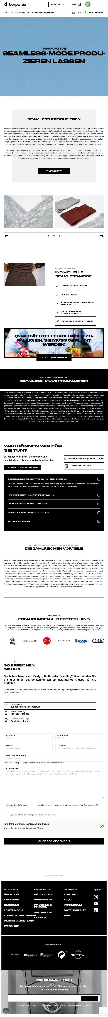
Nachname (63, 735)
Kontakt (71, 894)
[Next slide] (102, 235)
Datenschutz (75, 910)
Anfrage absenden (54, 841)
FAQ (67, 900)
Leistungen (13, 910)
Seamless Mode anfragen (54, 171)
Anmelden (89, 998)
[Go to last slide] (6, 235)
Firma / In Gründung (16, 755)
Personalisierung (19, 921)
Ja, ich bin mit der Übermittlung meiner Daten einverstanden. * (33, 815)
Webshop (11, 926)
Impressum (73, 905)
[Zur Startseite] (15, 4)
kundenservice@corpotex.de (86, 458)
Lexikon (40, 918)
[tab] (48, 236)
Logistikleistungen (20, 916)
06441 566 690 (96, 13)
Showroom (43, 912)
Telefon (61, 745)
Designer (11, 905)
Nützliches (43, 894)
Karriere (11, 900)
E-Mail (9, 745)
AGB (67, 916)
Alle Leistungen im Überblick (22, 467)
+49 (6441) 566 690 (81, 466)
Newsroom (43, 900)
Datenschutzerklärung (34, 828)
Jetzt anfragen (54, 357)
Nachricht (12, 768)
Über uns (11, 894)
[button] (6, 1011)
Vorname (11, 735)
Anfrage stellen (57, 4)
